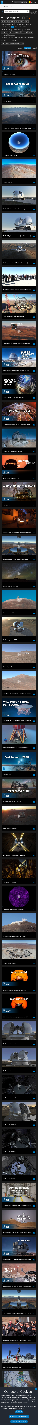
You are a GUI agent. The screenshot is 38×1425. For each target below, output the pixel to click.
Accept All (19, 1411)
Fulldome (27, 29)
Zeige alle (5, 21)
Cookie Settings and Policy (19, 1421)
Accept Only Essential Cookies (19, 1416)
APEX (26, 21)
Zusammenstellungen (23, 24)
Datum (34, 48)
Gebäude (12, 35)
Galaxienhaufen (14, 32)
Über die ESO (14, 21)
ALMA (21, 21)
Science (17, 2)
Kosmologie (6, 27)
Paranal (4, 35)
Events (25, 27)
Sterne (14, 40)
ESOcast (18, 27)
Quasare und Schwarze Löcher (12, 38)
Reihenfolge (27, 48)
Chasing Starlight (8, 24)
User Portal (23, 2)
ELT (12, 27)
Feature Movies (17, 29)
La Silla (24, 32)
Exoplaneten (6, 29)
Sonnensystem (29, 38)
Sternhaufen (6, 40)
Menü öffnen (8, 6)
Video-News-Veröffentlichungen (13, 43)
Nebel (31, 32)
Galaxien (4, 32)
